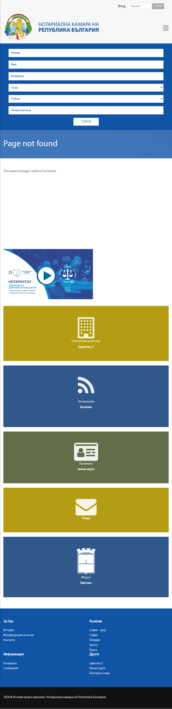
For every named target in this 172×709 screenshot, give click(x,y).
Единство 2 (96, 663)
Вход (122, 6)
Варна (93, 650)
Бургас (93, 645)
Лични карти (97, 668)
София (93, 635)
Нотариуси (10, 663)
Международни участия (18, 635)
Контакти (9, 640)
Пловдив (94, 640)
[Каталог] (53, 27)
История (8, 630)
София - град (97, 630)
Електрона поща (99, 673)
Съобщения (10, 668)
